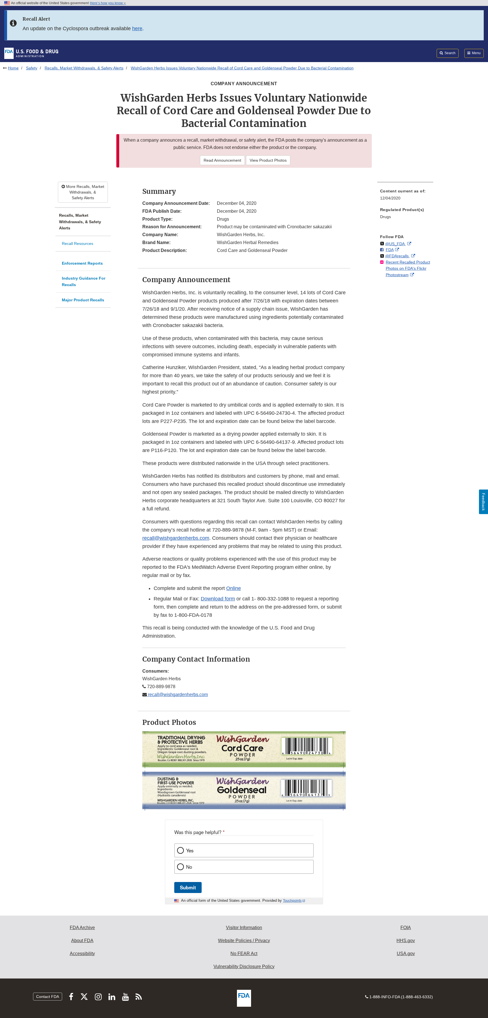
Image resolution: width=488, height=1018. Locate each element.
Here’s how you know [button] (107, 3)
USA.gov (406, 953)
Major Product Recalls (83, 300)
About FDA (82, 940)
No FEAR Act (243, 953)
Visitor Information (244, 927)
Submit (188, 887)
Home (13, 68)
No (189, 866)
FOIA (405, 927)
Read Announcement (222, 160)
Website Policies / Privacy (244, 940)
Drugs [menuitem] (385, 216)
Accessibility (82, 953)
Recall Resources (77, 243)
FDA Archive (82, 927)
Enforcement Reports (82, 263)
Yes (189, 850)
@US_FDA (395, 244)
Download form (218, 599)
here (137, 28)
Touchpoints (292, 901)
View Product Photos (268, 160)
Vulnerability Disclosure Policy (243, 966)
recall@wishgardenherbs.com (175, 538)
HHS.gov (405, 940)
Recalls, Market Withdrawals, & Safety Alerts (84, 68)
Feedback (483, 502)
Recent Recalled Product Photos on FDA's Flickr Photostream (408, 268)
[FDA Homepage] (31, 53)
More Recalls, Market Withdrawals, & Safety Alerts (84, 192)
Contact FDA (47, 996)
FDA (390, 249)
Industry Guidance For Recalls (83, 281)
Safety (31, 68)
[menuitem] (405, 196)
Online (233, 588)
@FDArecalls (397, 256)
